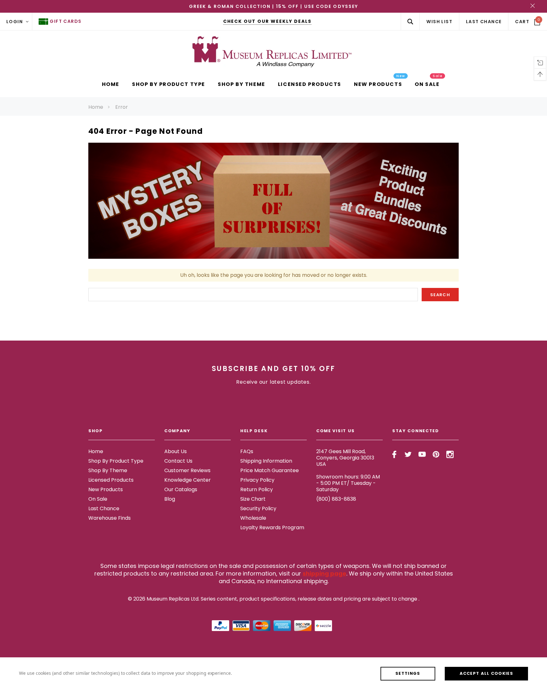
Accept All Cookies (486, 673)
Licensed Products (111, 480)
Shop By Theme (107, 470)
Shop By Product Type (115, 461)
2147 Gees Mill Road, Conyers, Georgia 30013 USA (345, 458)
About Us (175, 451)
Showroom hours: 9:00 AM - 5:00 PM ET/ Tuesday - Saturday (348, 483)
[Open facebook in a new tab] (394, 454)
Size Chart (253, 499)
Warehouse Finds (109, 518)
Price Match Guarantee (269, 470)
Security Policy (258, 508)
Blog (169, 499)
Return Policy (256, 489)
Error (121, 107)
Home (95, 107)
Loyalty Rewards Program (272, 527)
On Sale (97, 499)
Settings (407, 673)
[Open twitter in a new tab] (408, 454)
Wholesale (253, 518)
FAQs (246, 451)
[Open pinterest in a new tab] (436, 454)
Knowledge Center (187, 480)
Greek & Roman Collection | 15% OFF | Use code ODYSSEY (273, 6)
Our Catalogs (180, 489)
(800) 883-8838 (336, 499)
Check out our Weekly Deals (267, 21)
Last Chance (103, 508)
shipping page (324, 573)
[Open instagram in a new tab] (450, 454)
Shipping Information (266, 461)
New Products (105, 489)
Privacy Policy (257, 480)
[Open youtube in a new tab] (422, 454)
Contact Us (178, 461)
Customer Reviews (187, 470)
